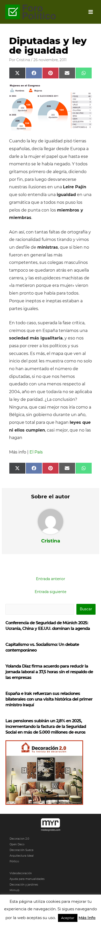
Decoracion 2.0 (19, 838)
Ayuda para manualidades (27, 879)
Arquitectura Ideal (22, 855)
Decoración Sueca (21, 850)
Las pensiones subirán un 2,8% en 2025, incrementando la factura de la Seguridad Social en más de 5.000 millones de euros (45, 726)
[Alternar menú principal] (90, 12)
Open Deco (17, 844)
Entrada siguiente (50, 592)
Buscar (86, 609)
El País (36, 452)
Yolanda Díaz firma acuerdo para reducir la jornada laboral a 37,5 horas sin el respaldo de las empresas (49, 672)
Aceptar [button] (67, 918)
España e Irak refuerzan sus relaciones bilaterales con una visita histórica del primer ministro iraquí (48, 699)
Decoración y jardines (24, 884)
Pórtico (14, 861)
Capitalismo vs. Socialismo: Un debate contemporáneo (42, 647)
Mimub (14, 890)
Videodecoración (21, 873)
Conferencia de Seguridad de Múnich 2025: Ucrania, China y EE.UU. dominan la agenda (47, 625)
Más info (87, 917)
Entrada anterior (50, 579)
